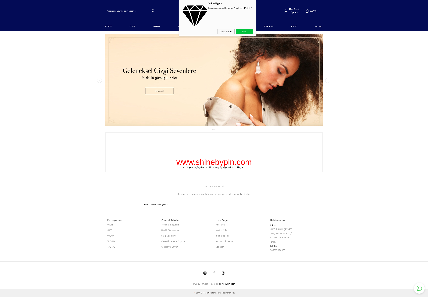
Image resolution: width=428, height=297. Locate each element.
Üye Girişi (294, 9)
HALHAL (319, 26)
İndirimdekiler (222, 235)
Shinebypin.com (227, 283)
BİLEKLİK (111, 241)
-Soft (197, 292)
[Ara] (153, 11)
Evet (244, 31)
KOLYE (108, 26)
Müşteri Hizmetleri (225, 241)
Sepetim (220, 246)
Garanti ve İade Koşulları (173, 241)
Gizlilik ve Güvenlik (170, 246)
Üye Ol (294, 12)
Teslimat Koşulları (170, 224)
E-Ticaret (205, 292)
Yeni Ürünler (222, 230)
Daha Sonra (226, 31)
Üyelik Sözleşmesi (170, 230)
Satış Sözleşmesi (169, 235)
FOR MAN (268, 26)
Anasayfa (220, 224)
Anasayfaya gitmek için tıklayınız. (228, 167)
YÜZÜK (156, 26)
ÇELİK (294, 26)
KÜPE (132, 26)
